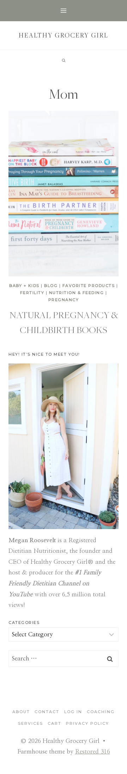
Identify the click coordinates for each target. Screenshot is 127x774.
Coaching (101, 711)
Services (30, 723)
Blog (51, 285)
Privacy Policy (87, 723)
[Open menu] (63, 10)
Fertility (32, 292)
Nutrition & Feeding (76, 292)
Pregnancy (63, 299)
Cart (54, 723)
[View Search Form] (63, 60)
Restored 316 (92, 752)
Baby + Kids (24, 285)
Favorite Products (88, 285)
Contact (47, 711)
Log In (73, 711)
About (21, 711)
